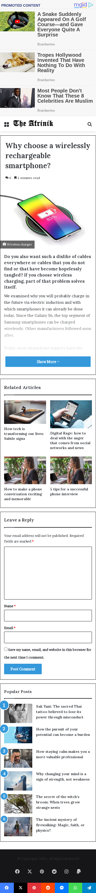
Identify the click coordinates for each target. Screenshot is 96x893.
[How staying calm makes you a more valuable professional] (18, 758)
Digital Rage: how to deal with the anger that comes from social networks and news (70, 440)
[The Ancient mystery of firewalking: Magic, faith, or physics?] (18, 826)
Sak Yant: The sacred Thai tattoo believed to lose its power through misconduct (59, 711)
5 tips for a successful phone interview (69, 491)
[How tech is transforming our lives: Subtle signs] (25, 412)
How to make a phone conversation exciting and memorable (23, 494)
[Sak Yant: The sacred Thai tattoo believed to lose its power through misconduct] (18, 713)
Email (9, 628)
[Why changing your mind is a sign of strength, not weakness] (18, 781)
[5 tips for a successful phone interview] (71, 470)
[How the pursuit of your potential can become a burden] (18, 736)
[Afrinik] (33, 124)
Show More (47, 361)
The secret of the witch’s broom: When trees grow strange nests (58, 802)
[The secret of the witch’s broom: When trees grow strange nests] (18, 803)
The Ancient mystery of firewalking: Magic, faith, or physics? (60, 825)
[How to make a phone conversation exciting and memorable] (25, 470)
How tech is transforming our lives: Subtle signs (24, 433)
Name (10, 606)
